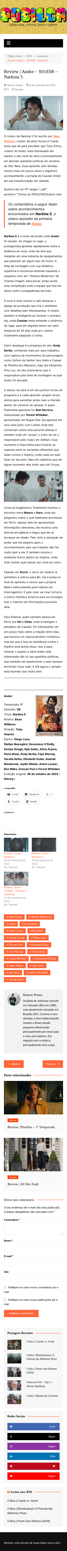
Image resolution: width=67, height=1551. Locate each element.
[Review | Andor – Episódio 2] (44, 845)
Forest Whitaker (17, 958)
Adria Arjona (15, 916)
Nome (8, 1240)
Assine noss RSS (21, 1492)
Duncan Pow (16, 944)
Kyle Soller (38, 965)
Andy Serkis (30, 924)
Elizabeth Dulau (40, 944)
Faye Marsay (16, 951)
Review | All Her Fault (23, 1184)
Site (6, 1271)
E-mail (8, 1256)
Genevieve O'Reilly (45, 958)
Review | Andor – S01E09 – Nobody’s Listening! (15, 891)
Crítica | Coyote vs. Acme (40, 1341)
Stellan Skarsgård (38, 972)
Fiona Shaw (38, 951)
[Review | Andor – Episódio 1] (16, 845)
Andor (36, 223)
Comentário (12, 1219)
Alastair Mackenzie (41, 916)
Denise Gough (16, 937)
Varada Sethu (16, 979)
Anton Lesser (16, 930)
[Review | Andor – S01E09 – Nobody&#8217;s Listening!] (16, 879)
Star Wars (14, 972)
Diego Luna (40, 937)
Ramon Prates (15, 85)
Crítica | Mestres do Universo (42, 1395)
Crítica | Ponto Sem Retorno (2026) (28, 1521)
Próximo (50, 1063)
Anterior (16, 1063)
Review (19, 89)
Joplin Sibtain (16, 965)
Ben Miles (37, 930)
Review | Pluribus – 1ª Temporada (31, 1127)
